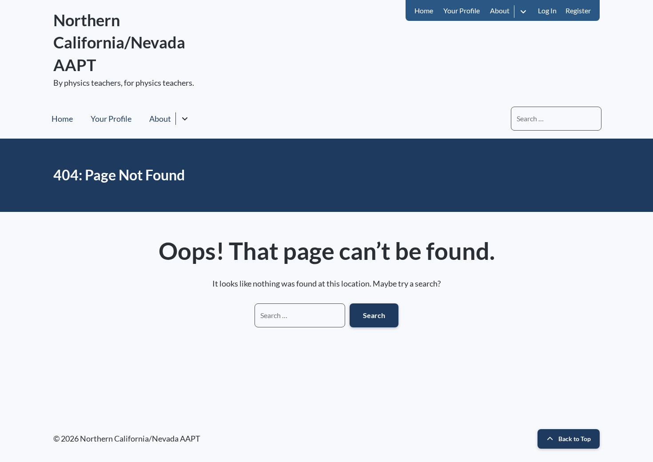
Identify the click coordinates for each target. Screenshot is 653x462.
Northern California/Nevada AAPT (119, 42)
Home (423, 10)
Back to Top (574, 438)
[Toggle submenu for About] (523, 11)
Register (578, 10)
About (500, 10)
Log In (547, 10)
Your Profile (461, 10)
